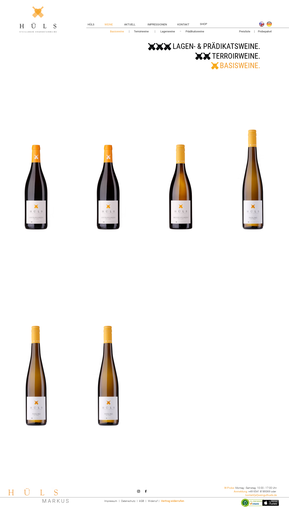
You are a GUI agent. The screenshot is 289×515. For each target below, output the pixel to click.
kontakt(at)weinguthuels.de (261, 495)
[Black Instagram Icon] (138, 491)
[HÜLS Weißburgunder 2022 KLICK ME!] (180, 179)
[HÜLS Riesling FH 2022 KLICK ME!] (108, 376)
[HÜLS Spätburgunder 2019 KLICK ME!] (108, 179)
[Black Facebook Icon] (146, 491)
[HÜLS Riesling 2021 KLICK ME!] (36, 376)
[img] (36, 179)
